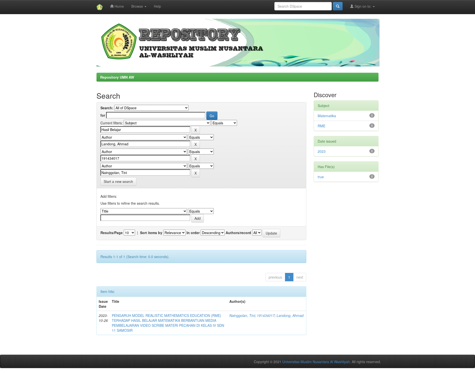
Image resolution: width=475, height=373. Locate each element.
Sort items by (151, 232)
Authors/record (238, 232)
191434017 (266, 315)
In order (193, 232)
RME (321, 125)
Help (157, 6)
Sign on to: (363, 6)
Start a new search (118, 181)
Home (119, 6)
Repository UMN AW (117, 77)
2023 (322, 151)
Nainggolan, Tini (242, 315)
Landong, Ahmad (290, 315)
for (102, 115)
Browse (137, 6)
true (321, 176)
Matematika (327, 115)
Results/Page (111, 232)
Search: (106, 107)
